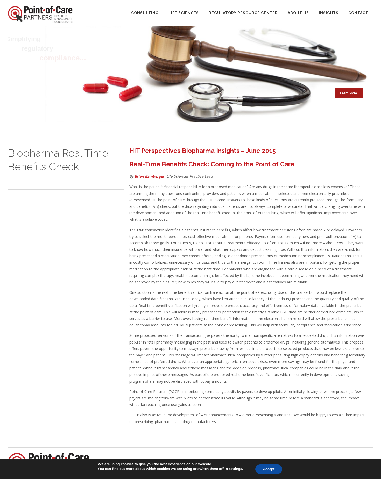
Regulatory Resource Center (243, 13)
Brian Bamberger (149, 176)
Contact (358, 13)
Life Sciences (183, 13)
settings (235, 469)
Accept (268, 469)
